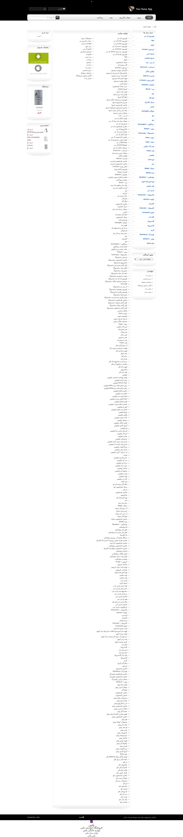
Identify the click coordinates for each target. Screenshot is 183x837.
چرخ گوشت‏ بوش (121, 749)
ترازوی (125, 193)
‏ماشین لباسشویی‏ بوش (119, 706)
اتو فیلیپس (123, 428)
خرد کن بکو (123, 794)
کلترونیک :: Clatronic (146, 208)
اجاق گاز (124, 201)
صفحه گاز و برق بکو (120, 759)
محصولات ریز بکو (121, 781)
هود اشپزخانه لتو (121, 498)
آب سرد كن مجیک (121, 514)
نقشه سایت (147, 27)
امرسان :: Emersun (147, 67)
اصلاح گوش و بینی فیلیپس (118, 399)
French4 (39, 107)
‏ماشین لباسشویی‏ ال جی (119, 137)
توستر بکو (124, 789)
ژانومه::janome (148, 199)
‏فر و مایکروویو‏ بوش (120, 703)
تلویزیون (124, 239)
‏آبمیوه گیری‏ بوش (121, 751)
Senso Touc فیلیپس (120, 383)
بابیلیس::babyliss (148, 85)
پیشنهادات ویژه (86, 38)
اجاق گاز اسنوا (122, 97)
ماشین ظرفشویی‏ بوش (119, 717)
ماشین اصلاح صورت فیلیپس (118, 404)
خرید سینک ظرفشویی (119, 86)
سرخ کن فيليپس (121, 463)
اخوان (152, 45)
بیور (153, 93)
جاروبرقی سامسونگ (120, 271)
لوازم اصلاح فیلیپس (120, 401)
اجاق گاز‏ (124, 690)
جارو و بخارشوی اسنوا (120, 102)
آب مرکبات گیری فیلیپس (119, 452)
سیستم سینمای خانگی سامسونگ (116, 281)
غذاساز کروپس (122, 564)
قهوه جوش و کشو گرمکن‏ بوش (117, 714)
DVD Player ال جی (120, 145)
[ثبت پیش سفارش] (28, 134)
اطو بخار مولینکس (121, 530)
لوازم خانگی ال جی (121, 118)
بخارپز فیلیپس (122, 436)
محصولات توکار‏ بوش (120, 698)
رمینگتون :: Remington (146, 124)
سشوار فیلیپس (122, 420)
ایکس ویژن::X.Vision (146, 80)
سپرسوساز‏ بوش (121, 735)
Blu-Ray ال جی (121, 142)
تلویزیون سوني (122, 316)
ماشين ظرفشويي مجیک (119, 519)
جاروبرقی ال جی (121, 124)
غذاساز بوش (123, 738)
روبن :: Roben (149, 129)
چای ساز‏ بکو (123, 799)
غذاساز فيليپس (122, 468)
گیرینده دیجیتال (122, 172)
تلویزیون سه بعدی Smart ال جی (116, 52)
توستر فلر (124, 359)
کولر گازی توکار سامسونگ (118, 305)
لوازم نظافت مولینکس (119, 554)
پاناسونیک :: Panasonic (146, 195)
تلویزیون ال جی (149, 36)
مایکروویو (124, 369)
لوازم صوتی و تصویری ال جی (117, 140)
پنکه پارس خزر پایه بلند (119, 602)
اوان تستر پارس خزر (120, 586)
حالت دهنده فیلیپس (120, 417)
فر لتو (125, 490)
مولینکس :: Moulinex (146, 177)
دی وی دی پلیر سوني (120, 319)
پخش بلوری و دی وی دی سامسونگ (115, 297)
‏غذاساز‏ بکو (123, 802)
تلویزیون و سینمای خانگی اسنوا (117, 100)
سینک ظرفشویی (121, 62)
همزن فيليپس (122, 474)
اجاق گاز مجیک (122, 516)
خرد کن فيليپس (122, 460)
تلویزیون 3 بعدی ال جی (119, 46)
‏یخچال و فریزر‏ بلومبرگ (119, 679)
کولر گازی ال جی (121, 134)
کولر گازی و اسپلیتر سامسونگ (117, 308)
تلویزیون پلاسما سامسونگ (118, 292)
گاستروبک (150, 221)
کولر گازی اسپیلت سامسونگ (117, 303)
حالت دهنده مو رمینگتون (119, 249)
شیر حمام (124, 335)
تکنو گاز (151, 98)
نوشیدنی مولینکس (121, 559)
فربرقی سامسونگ (121, 257)
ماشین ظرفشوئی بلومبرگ (118, 674)
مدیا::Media (150, 173)
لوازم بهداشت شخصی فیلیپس (117, 377)
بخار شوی (124, 353)
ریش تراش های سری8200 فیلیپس (115, 388)
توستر (125, 455)
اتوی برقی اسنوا (122, 92)
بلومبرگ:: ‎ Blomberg (146, 234)
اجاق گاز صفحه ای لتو (120, 484)
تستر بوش (123, 730)
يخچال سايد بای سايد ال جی (118, 121)
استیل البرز (150, 54)
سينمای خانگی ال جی (120, 148)
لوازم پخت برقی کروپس (119, 567)
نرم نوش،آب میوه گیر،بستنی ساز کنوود (114, 636)
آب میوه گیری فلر (121, 345)
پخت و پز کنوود (122, 639)
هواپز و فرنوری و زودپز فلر (118, 348)
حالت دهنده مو (122, 196)
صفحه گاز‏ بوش (122, 711)
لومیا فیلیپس (123, 412)
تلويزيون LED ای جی (120, 44)
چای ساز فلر (123, 372)
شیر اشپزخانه (122, 329)
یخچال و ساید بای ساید (119, 209)
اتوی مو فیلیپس (122, 407)
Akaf (37, 817)
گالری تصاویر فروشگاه (144, 285)
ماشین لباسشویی (121, 204)
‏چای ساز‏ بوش (122, 725)
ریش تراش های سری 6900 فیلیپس (115, 385)
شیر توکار (124, 332)
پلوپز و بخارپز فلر (121, 351)
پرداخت (88, 60)
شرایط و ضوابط (146, 282)
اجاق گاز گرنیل (122, 663)
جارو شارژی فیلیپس (120, 458)
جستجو (89, 62)
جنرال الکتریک (149, 102)
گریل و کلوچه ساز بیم (120, 188)
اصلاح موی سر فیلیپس (119, 396)
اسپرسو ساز (123, 650)
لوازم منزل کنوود (121, 634)
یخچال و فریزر (122, 311)
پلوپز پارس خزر (122, 599)
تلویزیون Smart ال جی (119, 49)
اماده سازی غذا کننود (120, 628)
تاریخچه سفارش (85, 52)
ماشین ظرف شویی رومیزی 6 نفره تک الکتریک (111, 540)
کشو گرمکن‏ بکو (122, 767)
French (30, 145)
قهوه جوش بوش (121, 741)
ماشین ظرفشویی (121, 492)
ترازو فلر (124, 356)
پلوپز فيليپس (123, 476)
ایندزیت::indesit (148, 76)
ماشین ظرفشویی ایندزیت (118, 161)
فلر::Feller (150, 151)
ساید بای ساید (122, 503)
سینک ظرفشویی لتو (120, 487)
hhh (152, 41)
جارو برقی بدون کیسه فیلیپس (117, 442)
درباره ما (148, 275)
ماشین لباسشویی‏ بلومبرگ (118, 677)
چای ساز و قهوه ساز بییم (119, 185)
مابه (153, 164)
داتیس (152, 107)
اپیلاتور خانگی (149, 71)
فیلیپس (151, 155)
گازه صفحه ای (122, 65)
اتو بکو (125, 783)
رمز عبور (88, 46)
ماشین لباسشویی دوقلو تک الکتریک (115, 548)
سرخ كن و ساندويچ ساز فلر (118, 361)
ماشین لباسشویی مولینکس (118, 546)
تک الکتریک (123, 535)
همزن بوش (123, 746)
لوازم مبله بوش (122, 685)
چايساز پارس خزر (121, 604)
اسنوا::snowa (149, 58)
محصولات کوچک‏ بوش (120, 722)
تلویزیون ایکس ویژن (120, 169)
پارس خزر (150, 190)
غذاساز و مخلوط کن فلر (119, 364)
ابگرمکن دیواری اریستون (119, 70)
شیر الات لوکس (149, 146)
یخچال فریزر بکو (121, 778)
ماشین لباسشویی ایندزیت (118, 164)
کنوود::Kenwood (148, 212)
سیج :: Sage (149, 142)
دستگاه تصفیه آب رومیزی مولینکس (115, 538)
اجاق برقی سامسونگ (120, 268)
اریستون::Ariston (148, 49)
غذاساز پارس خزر (121, 596)
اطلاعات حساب (86, 44)
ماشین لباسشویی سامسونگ (117, 260)
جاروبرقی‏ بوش (122, 733)
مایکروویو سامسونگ (120, 263)
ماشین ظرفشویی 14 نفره (118, 543)
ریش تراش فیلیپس (121, 380)
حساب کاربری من (85, 41)
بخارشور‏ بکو (123, 786)
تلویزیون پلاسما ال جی (120, 54)
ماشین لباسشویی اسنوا (119, 105)
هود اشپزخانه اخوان (147, 182)
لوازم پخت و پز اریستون (119, 76)
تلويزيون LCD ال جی (120, 41)
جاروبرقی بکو (122, 791)
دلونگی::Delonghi (148, 111)
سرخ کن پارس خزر (120, 594)
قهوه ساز (124, 225)
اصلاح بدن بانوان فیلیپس (119, 409)
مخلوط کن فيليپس (121, 471)
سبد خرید (88, 57)
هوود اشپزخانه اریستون (119, 78)
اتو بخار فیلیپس (122, 434)
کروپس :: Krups (121, 562)
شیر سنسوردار (122, 340)
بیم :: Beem (150, 89)
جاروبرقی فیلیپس (121, 439)
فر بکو (125, 762)
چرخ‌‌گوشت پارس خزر (120, 607)
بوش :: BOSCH (148, 239)
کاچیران (151, 204)
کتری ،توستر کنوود (121, 642)
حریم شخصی (147, 279)
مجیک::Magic (149, 168)
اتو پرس (124, 615)
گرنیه (152, 230)
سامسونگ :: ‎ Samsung (146, 133)
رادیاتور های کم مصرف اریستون (116, 73)
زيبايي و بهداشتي (121, 180)
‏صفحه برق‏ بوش (122, 701)
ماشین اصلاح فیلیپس (120, 391)
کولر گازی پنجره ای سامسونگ (117, 265)
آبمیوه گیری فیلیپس (120, 426)
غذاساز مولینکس (121, 551)
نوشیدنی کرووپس (121, 570)
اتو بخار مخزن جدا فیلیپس (118, 431)
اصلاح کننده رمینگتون (120, 247)
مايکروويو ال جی (121, 129)
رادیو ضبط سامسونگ (120, 295)
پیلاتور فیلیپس (122, 415)
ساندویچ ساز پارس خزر (119, 591)
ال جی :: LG (150, 63)
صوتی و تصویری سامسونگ (118, 276)
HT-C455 (124, 284)
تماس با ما (148, 289)
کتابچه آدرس (87, 49)
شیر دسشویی (122, 337)
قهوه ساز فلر (122, 367)
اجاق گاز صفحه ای (121, 215)
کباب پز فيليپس (122, 479)
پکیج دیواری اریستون (120, 81)
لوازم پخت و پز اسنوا (120, 94)
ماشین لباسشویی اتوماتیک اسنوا (116, 108)
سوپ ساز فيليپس (121, 466)
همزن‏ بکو (124, 797)
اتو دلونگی (124, 231)
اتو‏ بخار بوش (123, 727)
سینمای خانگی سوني (120, 321)
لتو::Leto (151, 160)
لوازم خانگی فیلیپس (120, 423)
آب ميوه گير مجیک (121, 508)
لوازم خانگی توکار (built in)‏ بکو (117, 757)
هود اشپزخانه (123, 220)
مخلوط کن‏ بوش (122, 743)
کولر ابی (151, 217)
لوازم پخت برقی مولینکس (118, 556)
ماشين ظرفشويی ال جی (119, 126)
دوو (153, 115)
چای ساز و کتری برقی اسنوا (118, 110)
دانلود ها (88, 54)
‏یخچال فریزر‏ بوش (121, 687)
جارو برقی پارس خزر (120, 588)
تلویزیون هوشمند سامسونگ (118, 289)
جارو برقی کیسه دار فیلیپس (118, 444)
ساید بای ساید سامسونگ (119, 273)
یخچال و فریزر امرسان (119, 153)
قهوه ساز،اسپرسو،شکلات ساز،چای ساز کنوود (111, 631)
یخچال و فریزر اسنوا (120, 113)
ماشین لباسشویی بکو (120, 775)
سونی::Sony (149, 137)
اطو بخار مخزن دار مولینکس (117, 532)
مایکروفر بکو (123, 765)
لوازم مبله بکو (122, 770)
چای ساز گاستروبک (120, 655)
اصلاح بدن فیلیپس (121, 393)
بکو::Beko (150, 243)
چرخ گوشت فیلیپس (120, 447)
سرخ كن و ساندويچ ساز (119, 228)
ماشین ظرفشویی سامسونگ (117, 300)
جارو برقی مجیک (121, 511)
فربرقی (124, 666)
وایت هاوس (150, 186)
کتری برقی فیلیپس (121, 450)
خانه (155, 27)
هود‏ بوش (124, 719)
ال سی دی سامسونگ (120, 287)
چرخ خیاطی (123, 620)
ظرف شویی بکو (122, 773)
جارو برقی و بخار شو (120, 233)
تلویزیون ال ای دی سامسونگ (117, 279)
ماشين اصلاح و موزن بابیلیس (117, 177)
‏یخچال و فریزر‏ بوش (120, 709)
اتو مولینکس (123, 527)
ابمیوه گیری (123, 583)
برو (58, 17)
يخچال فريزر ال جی (120, 132)
